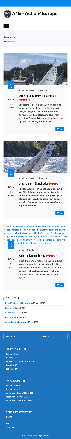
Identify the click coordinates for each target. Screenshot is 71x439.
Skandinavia (43, 90)
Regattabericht (29, 90)
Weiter (59, 129)
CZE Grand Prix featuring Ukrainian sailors (18, 303)
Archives (9, 423)
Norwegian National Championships (16, 322)
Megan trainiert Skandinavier (39, 183)
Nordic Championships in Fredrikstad (37, 97)
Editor (12, 99)
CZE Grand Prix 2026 (11, 312)
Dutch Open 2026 (10, 307)
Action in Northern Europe (38, 255)
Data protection (10, 336)
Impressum (45, 336)
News (22, 90)
